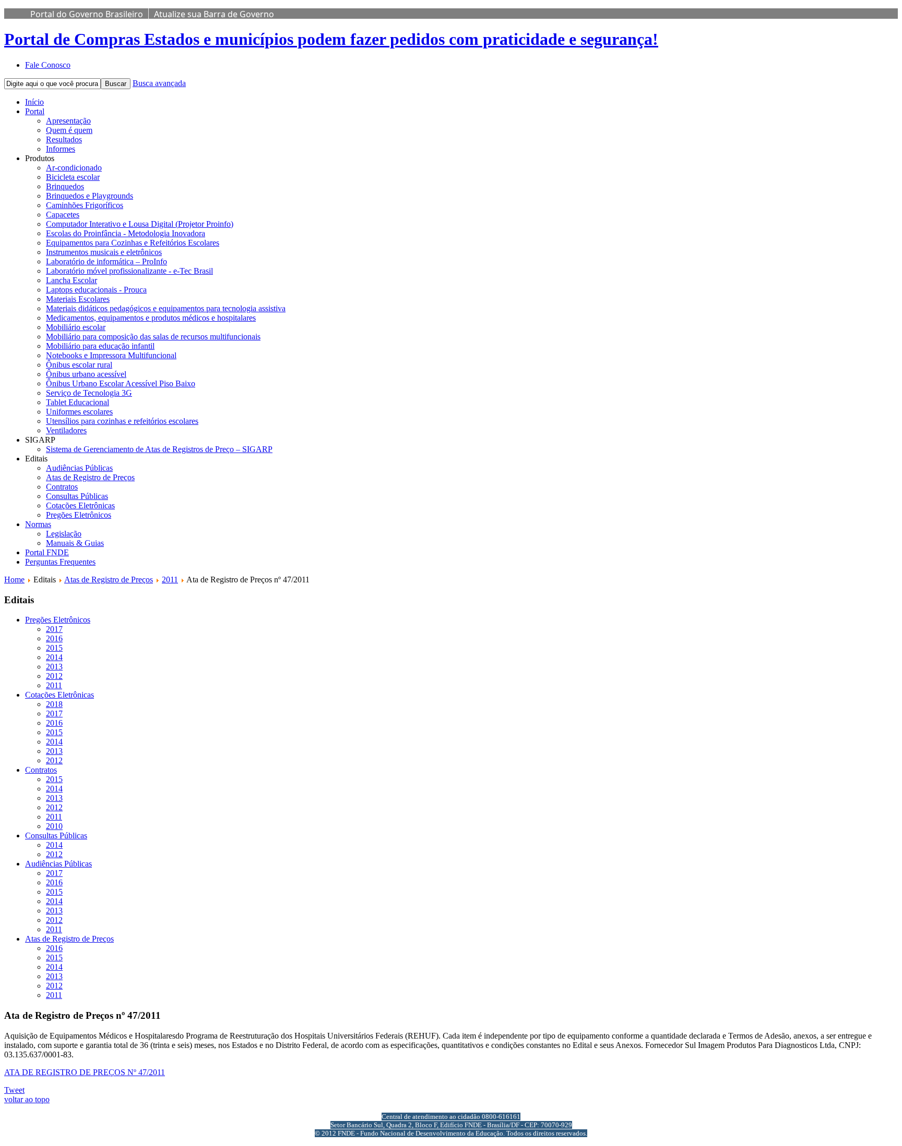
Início (34, 101)
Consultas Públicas (77, 496)
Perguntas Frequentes (60, 561)
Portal (34, 111)
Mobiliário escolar (75, 327)
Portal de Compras (331, 39)
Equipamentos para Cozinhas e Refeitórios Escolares (132, 242)
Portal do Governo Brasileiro (86, 14)
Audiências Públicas (79, 468)
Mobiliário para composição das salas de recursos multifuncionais (153, 336)
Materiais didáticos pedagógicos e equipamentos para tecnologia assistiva (166, 308)
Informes (60, 148)
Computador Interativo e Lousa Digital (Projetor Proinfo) (139, 224)
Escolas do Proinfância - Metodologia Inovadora (125, 233)
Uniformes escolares (79, 411)
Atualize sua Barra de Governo (214, 14)
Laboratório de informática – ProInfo (106, 261)
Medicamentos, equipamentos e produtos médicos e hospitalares (151, 317)
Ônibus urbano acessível (86, 374)
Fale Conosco (47, 64)
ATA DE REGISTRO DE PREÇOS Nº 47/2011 (84, 1072)
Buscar (115, 84)
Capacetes (62, 214)
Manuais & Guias (75, 543)
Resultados (64, 139)
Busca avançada (159, 83)
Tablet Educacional (77, 402)
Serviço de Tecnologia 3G (89, 392)
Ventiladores (66, 430)
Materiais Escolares (78, 299)
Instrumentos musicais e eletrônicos (104, 252)
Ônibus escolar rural (79, 364)
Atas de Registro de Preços (90, 477)
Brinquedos (65, 186)
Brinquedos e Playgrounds (89, 195)
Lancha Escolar (71, 280)
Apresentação (68, 120)
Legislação (63, 533)
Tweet (14, 1090)
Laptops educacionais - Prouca (96, 289)
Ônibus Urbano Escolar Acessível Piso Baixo (120, 383)
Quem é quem (69, 130)
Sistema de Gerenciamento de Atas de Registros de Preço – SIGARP (159, 449)
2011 (170, 579)
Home (14, 579)
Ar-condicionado (74, 167)
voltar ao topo (27, 1099)
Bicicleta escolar (73, 177)
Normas (38, 524)
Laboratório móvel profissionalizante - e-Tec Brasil (129, 270)
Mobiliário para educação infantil (100, 346)
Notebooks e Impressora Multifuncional (111, 355)
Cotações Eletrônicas (80, 505)
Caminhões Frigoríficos (84, 205)
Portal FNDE (47, 552)
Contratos (62, 486)
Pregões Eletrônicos (78, 514)
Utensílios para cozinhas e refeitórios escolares (122, 421)
